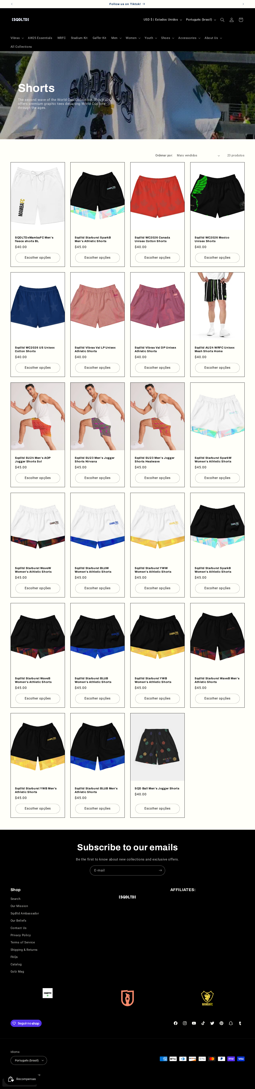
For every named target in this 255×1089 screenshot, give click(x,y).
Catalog (16, 964)
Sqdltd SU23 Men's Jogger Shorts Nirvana (95, 459)
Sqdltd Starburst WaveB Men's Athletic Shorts (217, 680)
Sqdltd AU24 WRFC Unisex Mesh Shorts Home (214, 349)
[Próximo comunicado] (243, 4)
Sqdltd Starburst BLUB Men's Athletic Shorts (96, 790)
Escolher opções (38, 257)
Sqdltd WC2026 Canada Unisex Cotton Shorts (152, 239)
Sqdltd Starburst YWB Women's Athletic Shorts (153, 680)
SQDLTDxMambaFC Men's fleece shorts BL (34, 239)
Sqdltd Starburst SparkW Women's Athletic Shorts (213, 459)
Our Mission (19, 906)
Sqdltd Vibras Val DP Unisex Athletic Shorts (155, 349)
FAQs (14, 957)
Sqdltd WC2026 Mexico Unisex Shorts (212, 239)
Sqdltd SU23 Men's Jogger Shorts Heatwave (155, 459)
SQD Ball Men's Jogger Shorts (157, 788)
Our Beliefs (18, 921)
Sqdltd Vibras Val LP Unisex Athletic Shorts (95, 349)
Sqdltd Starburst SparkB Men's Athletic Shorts (93, 239)
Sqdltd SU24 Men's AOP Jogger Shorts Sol (33, 459)
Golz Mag (17, 971)
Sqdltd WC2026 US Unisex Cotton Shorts (35, 349)
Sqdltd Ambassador (25, 913)
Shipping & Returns (24, 950)
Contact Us (19, 928)
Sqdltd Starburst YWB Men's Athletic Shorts (36, 790)
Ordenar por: (164, 155)
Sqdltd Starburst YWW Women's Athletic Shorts (153, 569)
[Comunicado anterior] (11, 4)
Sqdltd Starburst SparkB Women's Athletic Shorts (213, 569)
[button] (17, 38)
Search (16, 899)
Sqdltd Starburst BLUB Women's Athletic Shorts (93, 680)
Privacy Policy (21, 935)
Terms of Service (23, 942)
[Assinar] (160, 870)
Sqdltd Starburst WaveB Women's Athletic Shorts (33, 680)
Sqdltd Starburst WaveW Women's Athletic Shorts (33, 569)
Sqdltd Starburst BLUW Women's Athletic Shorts (93, 569)
